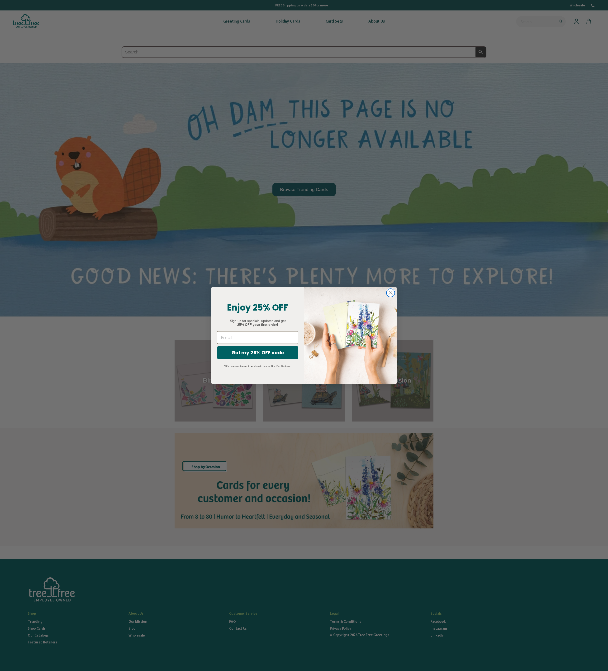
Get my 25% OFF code (258, 352)
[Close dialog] (390, 293)
